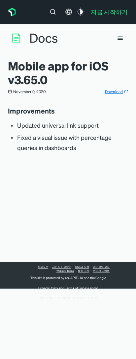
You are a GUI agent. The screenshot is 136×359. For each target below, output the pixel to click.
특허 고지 (83, 270)
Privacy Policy (48, 288)
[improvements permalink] (58, 111)
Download (114, 91)
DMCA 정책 (82, 267)
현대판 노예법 (101, 270)
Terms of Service (77, 288)
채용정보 (43, 267)
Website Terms (65, 270)
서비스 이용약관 (61, 267)
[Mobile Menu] (120, 38)
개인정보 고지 (101, 267)
